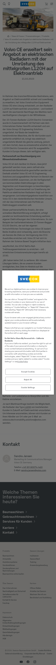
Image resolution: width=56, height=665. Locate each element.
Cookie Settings (28, 388)
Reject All (28, 380)
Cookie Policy (22, 362)
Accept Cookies (28, 372)
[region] (28, 332)
